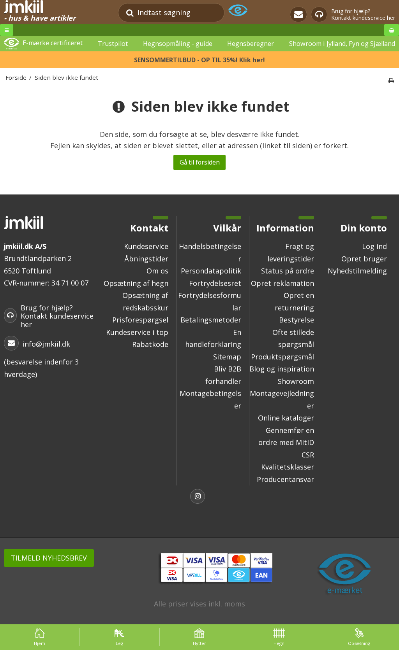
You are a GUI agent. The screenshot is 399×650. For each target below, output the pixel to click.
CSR (308, 454)
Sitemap (227, 356)
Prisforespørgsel (140, 319)
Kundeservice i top (137, 332)
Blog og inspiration (281, 368)
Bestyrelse (296, 319)
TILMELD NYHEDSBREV (49, 557)
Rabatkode (150, 344)
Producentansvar (285, 479)
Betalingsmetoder (210, 319)
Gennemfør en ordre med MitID (286, 436)
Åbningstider (146, 258)
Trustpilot (113, 43)
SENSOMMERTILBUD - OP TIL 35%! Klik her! (199, 60)
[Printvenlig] (391, 80)
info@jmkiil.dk (46, 344)
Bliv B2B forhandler (223, 375)
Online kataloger (286, 417)
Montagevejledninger (282, 399)
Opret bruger (364, 258)
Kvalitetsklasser (287, 466)
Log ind (374, 246)
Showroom (296, 381)
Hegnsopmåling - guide (177, 43)
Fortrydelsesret (215, 283)
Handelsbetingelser (210, 252)
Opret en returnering (294, 301)
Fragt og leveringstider (290, 252)
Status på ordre (287, 270)
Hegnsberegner (250, 43)
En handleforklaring (213, 338)
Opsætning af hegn (136, 283)
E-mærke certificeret (53, 43)
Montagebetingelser (210, 399)
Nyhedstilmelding (357, 270)
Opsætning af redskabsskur (145, 301)
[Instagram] (199, 497)
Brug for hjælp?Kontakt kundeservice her (363, 14)
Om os (157, 270)
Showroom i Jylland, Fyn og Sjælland (342, 43)
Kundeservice (146, 246)
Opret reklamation (282, 283)
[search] (130, 12)
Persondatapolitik (211, 270)
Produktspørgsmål (282, 356)
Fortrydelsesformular (209, 301)
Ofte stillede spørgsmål (293, 338)
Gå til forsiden (200, 162)
